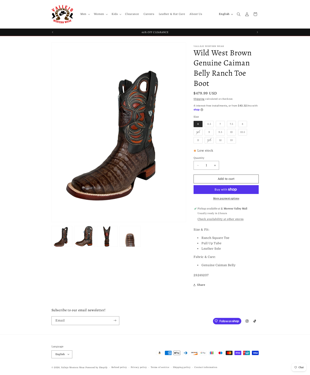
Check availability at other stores (220, 219)
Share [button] (201, 284)
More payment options (226, 198)
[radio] (198, 124)
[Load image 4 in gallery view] (130, 236)
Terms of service (160, 367)
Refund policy (119, 367)
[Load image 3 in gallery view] (107, 236)
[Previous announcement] (53, 32)
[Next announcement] (257, 32)
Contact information (205, 367)
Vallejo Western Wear (73, 367)
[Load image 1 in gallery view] (61, 236)
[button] (84, 14)
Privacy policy (139, 367)
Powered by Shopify (96, 367)
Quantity (199, 158)
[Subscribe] (115, 320)
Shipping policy (182, 367)
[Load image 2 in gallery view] (84, 236)
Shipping (199, 99)
